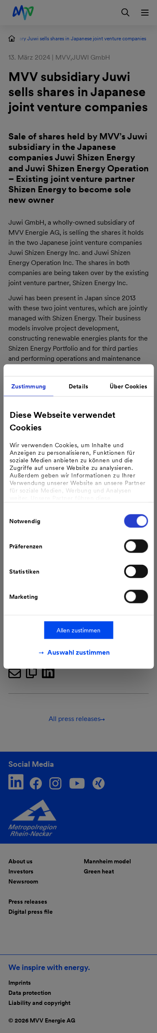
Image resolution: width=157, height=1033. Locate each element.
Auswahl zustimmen (78, 652)
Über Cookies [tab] (128, 386)
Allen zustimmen (78, 630)
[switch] (136, 546)
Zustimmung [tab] (28, 386)
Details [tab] (78, 386)
